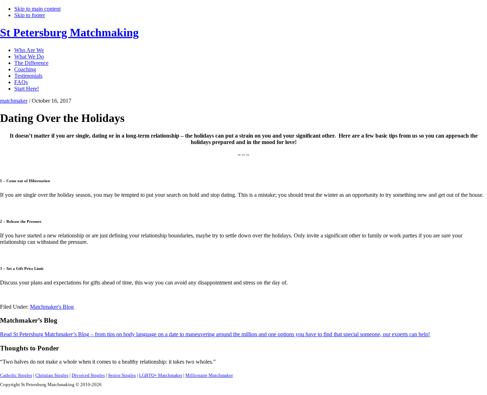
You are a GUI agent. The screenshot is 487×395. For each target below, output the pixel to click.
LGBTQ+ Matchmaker (160, 375)
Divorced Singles (88, 375)
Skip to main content (37, 9)
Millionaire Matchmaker (209, 375)
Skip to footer (29, 15)
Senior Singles (122, 375)
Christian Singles (51, 375)
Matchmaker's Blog (52, 307)
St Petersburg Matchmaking (69, 32)
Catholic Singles (16, 375)
